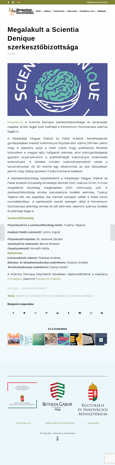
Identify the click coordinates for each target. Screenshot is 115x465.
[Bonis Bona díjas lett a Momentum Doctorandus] (89, 339)
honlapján (14, 279)
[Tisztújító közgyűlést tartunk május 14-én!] (112, 232)
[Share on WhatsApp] (35, 313)
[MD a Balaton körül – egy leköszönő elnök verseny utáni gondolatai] (13, 339)
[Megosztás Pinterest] (46, 313)
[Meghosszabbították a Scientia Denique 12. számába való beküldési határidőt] (64, 339)
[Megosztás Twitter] (24, 313)
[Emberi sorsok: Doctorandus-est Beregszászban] (51, 339)
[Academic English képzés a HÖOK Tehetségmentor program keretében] (2, 232)
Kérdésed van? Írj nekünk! (97, 2)
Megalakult (15, 122)
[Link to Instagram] (13, 2)
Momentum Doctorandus (49, 295)
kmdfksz (22, 295)
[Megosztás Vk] (79, 313)
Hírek (11, 54)
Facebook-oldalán (48, 279)
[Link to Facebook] (8, 2)
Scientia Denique (81, 295)
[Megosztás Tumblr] (68, 313)
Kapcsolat (93, 423)
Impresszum (23, 423)
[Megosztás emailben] (101, 313)
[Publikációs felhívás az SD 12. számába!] (26, 339)
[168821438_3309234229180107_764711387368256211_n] (57, 89)
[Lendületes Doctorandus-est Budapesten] (76, 339)
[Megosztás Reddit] (90, 313)
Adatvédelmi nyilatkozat (59, 423)
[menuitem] (15, 11)
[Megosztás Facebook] (13, 313)
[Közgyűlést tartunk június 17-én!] (38, 339)
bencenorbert (37, 288)
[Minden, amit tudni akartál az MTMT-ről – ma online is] (101, 339)
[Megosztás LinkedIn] (57, 313)
